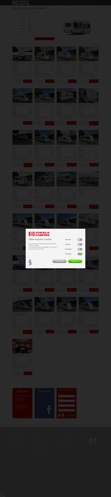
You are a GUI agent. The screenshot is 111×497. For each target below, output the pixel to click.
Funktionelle (68, 249)
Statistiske (67, 244)
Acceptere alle (75, 261)
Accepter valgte (60, 261)
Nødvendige (68, 254)
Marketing (68, 239)
